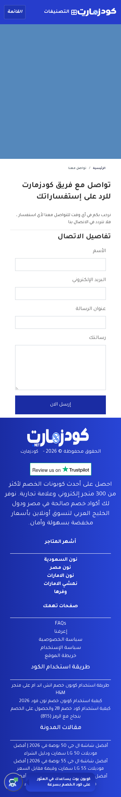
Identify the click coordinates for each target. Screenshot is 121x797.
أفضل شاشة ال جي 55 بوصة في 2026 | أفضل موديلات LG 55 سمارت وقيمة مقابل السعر (60, 765)
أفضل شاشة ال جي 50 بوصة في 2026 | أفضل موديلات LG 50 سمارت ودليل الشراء (60, 749)
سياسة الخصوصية (60, 640)
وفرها (60, 592)
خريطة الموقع (60, 656)
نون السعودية (60, 560)
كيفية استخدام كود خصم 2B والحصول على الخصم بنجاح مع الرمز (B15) (61, 712)
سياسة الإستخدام (60, 648)
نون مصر (60, 568)
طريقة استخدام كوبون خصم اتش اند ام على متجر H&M (60, 689)
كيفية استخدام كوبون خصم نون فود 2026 (60, 701)
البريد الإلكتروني (89, 280)
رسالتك (97, 338)
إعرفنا (60, 632)
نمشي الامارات (60, 584)
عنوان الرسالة (91, 309)
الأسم (99, 251)
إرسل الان (60, 405)
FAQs (60, 624)
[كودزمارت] (97, 12)
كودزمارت (29, 451)
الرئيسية (99, 168)
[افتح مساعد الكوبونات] (13, 782)
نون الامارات (60, 576)
